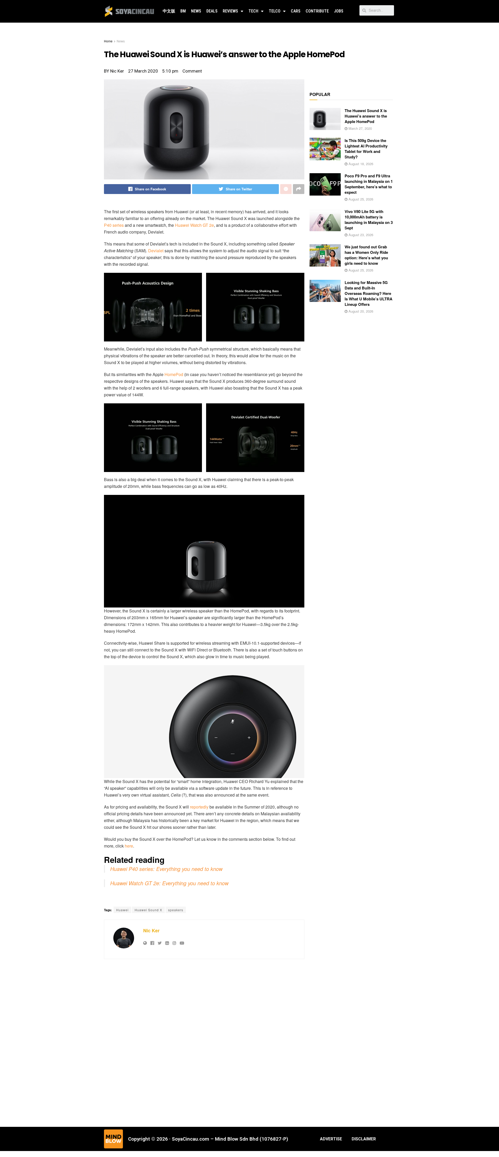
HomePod (174, 374)
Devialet (155, 251)
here (129, 846)
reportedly (199, 807)
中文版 (169, 11)
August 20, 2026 (360, 311)
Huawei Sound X (148, 910)
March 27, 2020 (359, 128)
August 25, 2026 (360, 199)
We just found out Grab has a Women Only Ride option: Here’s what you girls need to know (366, 255)
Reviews (230, 11)
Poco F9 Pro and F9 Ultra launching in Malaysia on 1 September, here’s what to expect (369, 184)
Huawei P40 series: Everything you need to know (166, 868)
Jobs (338, 11)
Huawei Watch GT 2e (194, 225)
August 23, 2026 (360, 234)
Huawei (122, 910)
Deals (212, 11)
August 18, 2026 (360, 163)
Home (108, 41)
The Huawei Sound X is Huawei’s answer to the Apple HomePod (366, 116)
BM (183, 11)
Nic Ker (151, 930)
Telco (274, 11)
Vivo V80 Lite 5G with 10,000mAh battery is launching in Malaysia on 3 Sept (369, 220)
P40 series (114, 225)
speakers (175, 910)
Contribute (317, 11)
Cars (295, 11)
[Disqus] (204, 1042)
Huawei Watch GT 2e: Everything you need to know (169, 883)
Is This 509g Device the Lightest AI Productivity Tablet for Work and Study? (366, 149)
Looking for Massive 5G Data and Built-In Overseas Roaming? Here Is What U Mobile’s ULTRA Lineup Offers (368, 293)
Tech (253, 11)
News (196, 11)
